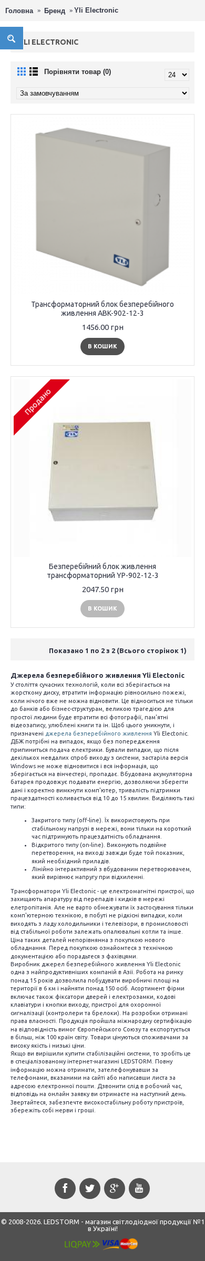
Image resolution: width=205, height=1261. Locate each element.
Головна (19, 11)
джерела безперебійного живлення (98, 733)
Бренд (54, 11)
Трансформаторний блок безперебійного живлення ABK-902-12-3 (102, 308)
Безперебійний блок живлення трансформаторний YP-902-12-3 (103, 571)
